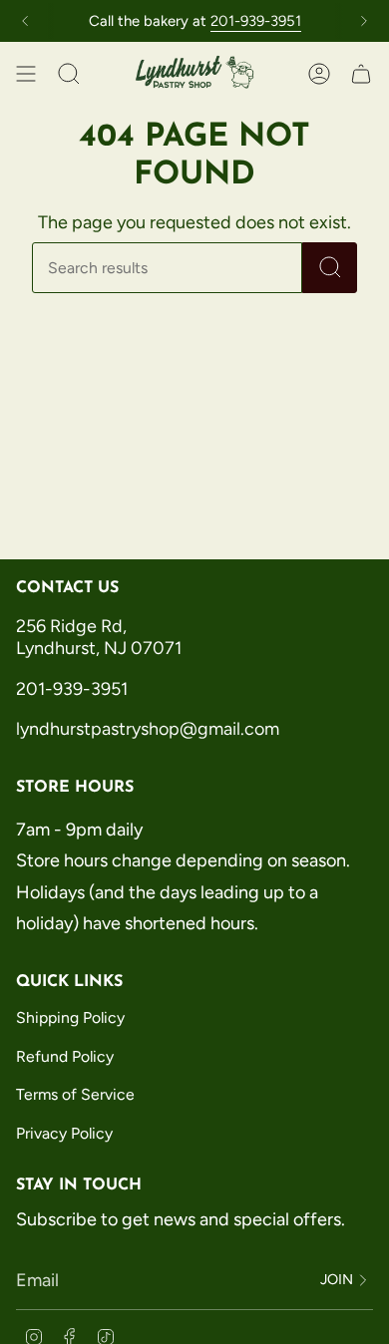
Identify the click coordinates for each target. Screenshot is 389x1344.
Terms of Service (75, 1094)
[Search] (329, 267)
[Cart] (361, 74)
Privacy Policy (64, 1133)
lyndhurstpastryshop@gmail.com (147, 729)
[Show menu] (26, 74)
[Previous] (25, 21)
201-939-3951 (255, 21)
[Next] (364, 21)
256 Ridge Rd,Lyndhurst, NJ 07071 (101, 637)
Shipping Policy (70, 1017)
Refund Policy (65, 1056)
